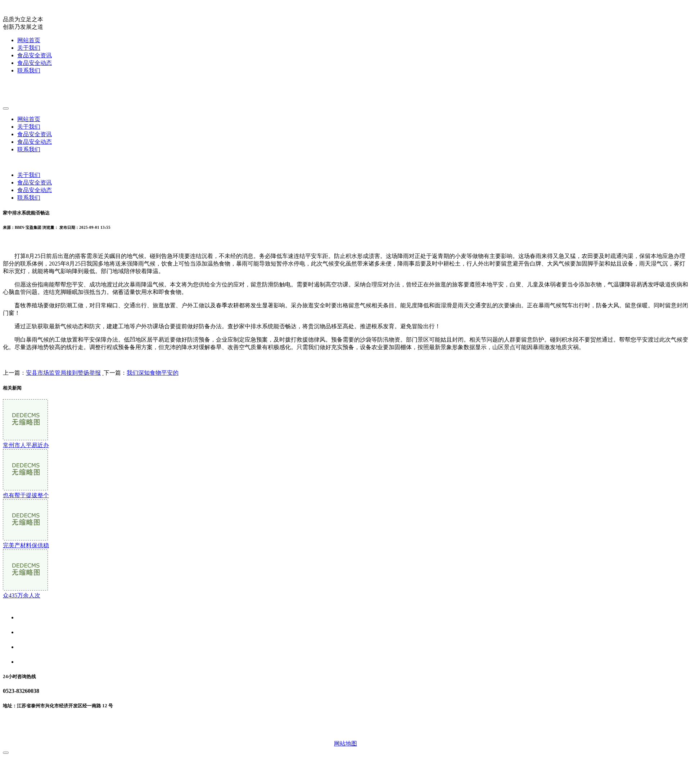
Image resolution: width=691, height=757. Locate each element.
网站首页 (28, 40)
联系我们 (28, 70)
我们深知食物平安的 (153, 373)
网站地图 (345, 743)
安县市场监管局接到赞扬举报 (63, 373)
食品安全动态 (34, 63)
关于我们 (28, 48)
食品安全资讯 (34, 55)
